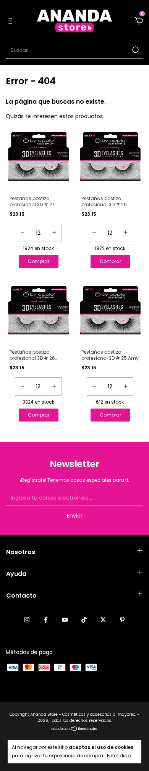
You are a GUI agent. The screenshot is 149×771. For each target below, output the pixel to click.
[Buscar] (134, 50)
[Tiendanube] (75, 729)
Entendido (119, 755)
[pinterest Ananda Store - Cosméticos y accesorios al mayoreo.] (122, 619)
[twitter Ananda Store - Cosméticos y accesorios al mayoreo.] (103, 619)
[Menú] (12, 21)
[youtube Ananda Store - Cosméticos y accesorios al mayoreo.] (65, 619)
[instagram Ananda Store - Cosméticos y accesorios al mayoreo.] (27, 619)
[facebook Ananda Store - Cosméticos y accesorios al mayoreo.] (46, 619)
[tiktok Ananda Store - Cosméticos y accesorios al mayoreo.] (84, 619)
